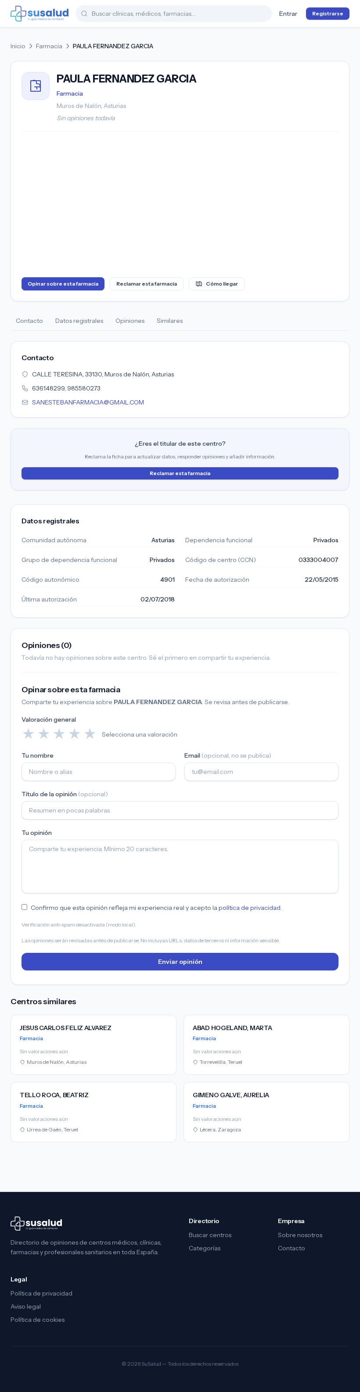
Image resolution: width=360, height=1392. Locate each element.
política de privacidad (250, 908)
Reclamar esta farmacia (146, 283)
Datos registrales (79, 321)
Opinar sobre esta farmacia (63, 283)
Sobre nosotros (300, 1235)
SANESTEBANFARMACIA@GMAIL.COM (88, 402)
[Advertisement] (180, 206)
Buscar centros (210, 1235)
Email (227, 755)
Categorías (204, 1248)
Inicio (18, 46)
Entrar (288, 14)
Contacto (29, 321)
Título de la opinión (65, 794)
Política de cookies (38, 1320)
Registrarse (327, 13)
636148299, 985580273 (66, 388)
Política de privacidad (41, 1293)
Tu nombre (38, 755)
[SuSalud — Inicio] (39, 13)
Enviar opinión (180, 962)
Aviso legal (26, 1306)
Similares (170, 321)
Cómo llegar (222, 283)
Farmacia (49, 46)
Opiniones (129, 321)
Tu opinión (37, 833)
